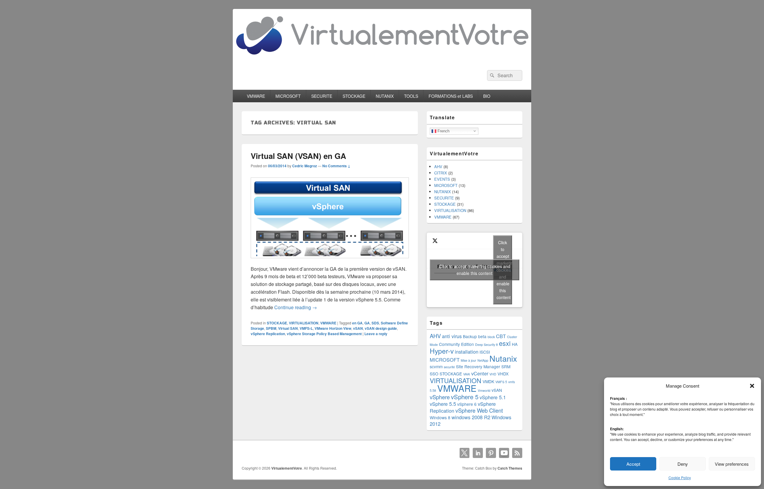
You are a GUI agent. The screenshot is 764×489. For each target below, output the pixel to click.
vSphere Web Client (479, 410)
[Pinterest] (491, 453)
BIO (486, 96)
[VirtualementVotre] (382, 59)
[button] (752, 386)
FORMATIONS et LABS (451, 96)
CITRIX (440, 173)
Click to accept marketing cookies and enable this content (474, 269)
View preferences (732, 464)
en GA (357, 323)
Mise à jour (468, 360)
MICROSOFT (288, 96)
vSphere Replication (268, 333)
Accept (633, 464)
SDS (375, 323)
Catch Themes (509, 468)
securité (449, 367)
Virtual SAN (288, 328)
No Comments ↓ (336, 165)
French (442, 131)
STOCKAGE (354, 96)
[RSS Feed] (517, 453)
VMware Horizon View (333, 328)
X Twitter (465, 453)
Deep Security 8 (486, 344)
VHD (492, 374)
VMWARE (256, 96)
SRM (505, 366)
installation (466, 351)
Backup (470, 336)
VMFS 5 (501, 382)
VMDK (488, 381)
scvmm (436, 366)
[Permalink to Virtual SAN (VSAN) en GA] (330, 261)
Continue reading (295, 307)
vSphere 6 (467, 404)
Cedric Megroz (304, 165)
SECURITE (321, 96)
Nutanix (503, 358)
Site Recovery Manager (478, 366)
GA (367, 323)
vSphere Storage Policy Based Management (324, 333)
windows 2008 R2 (471, 417)
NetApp (483, 360)
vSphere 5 (464, 396)
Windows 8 (440, 417)
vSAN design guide (381, 328)
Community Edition (456, 344)
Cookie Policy (679, 477)
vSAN (358, 328)
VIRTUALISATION (303, 323)
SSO (434, 374)
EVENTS (442, 179)
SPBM (271, 328)
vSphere (440, 397)
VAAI (466, 374)
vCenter (479, 373)
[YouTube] (504, 453)
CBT (501, 336)
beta (482, 336)
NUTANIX (385, 96)
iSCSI (485, 352)
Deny (682, 464)
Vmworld (484, 390)
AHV (438, 166)
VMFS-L (306, 328)
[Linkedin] (478, 453)
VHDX (503, 374)
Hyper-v (442, 350)
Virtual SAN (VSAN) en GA (298, 155)
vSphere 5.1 (493, 397)
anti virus (452, 336)
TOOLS (411, 96)
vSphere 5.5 (443, 403)
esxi (505, 343)
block (491, 337)
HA (514, 344)
